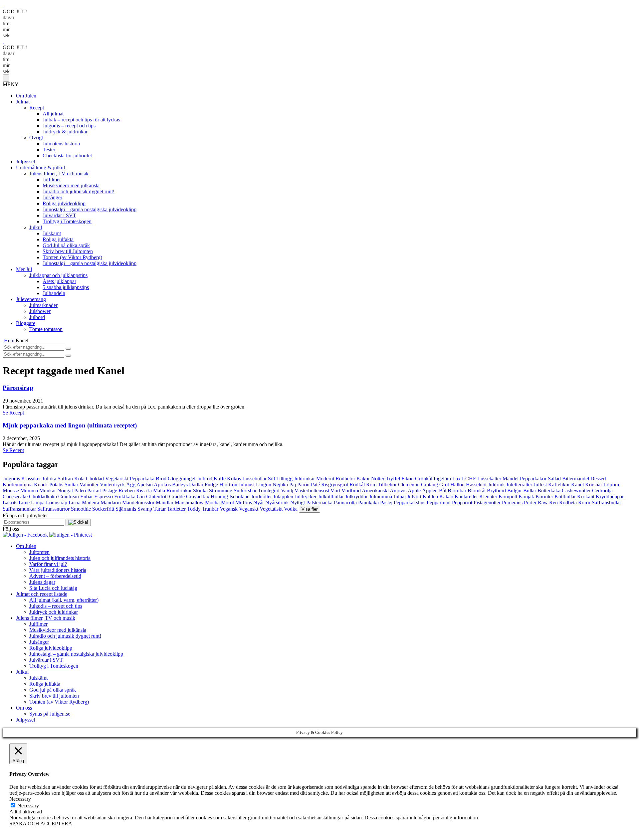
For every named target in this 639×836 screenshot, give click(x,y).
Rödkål (357, 484)
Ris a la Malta (150, 490)
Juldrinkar (304, 478)
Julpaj (399, 496)
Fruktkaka (124, 496)
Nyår (258, 502)
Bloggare (25, 323)
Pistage (109, 490)
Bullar (529, 490)
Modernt (325, 478)
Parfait (94, 490)
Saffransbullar (606, 502)
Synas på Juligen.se (49, 714)
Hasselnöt (476, 484)
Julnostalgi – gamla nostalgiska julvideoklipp (89, 209)
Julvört (414, 496)
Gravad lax (197, 496)
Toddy (194, 509)
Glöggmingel (181, 478)
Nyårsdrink (277, 502)
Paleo (80, 490)
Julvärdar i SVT (59, 215)
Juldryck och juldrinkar (53, 612)
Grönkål (423, 478)
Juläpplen (283, 496)
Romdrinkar (179, 490)
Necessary (28, 805)
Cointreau (68, 496)
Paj (292, 484)
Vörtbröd (351, 490)
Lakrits (10, 502)
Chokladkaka (43, 496)
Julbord (37, 317)
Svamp (144, 509)
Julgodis (11, 478)
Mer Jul (24, 269)
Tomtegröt (269, 490)
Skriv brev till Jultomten (68, 251)
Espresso (103, 496)
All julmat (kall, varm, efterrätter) (64, 600)
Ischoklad (239, 496)
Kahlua (430, 496)
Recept (36, 107)
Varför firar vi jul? (48, 564)
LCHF (469, 478)
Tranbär (210, 509)
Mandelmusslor (138, 502)
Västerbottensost (312, 490)
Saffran (65, 478)
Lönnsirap (56, 502)
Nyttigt (297, 502)
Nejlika (280, 484)
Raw (543, 502)
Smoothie (81, 509)
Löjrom (611, 484)
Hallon (457, 484)
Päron (303, 484)
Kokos (234, 478)
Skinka (200, 490)
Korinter (544, 496)
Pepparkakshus (409, 502)
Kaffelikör (559, 484)
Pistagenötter (487, 502)
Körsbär (593, 484)
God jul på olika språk (52, 690)
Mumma (29, 490)
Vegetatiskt (271, 509)
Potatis (56, 484)
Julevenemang (31, 299)
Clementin (409, 484)
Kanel (577, 484)
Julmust (247, 484)
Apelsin (144, 484)
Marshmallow (189, 502)
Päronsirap (18, 387)
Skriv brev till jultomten (54, 696)
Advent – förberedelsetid (55, 576)
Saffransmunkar (19, 509)
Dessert (598, 478)
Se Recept (13, 413)
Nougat (65, 490)
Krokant (585, 496)
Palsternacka (319, 502)
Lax (456, 478)
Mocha (212, 502)
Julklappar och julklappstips (58, 275)
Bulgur (514, 490)
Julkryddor (356, 496)
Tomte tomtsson (46, 329)
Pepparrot (462, 502)
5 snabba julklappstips (66, 287)
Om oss (24, 708)
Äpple (414, 490)
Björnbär (457, 490)
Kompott (508, 496)
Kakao (446, 496)
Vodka (291, 509)
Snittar (71, 484)
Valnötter (89, 484)
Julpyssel (25, 161)
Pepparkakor (533, 478)
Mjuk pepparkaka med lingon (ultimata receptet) (70, 425)
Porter (530, 502)
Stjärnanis (125, 509)
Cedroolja (602, 490)
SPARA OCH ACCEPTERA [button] (40, 823)
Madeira (90, 502)
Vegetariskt (116, 478)
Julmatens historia (61, 143)
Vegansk (229, 509)
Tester (49, 149)
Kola (79, 478)
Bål (442, 490)
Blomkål (477, 490)
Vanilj (287, 490)
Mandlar (164, 502)
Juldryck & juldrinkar (65, 131)
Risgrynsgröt (334, 484)
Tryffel (393, 478)
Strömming (220, 490)
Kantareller (466, 496)
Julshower (40, 311)
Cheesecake (15, 496)
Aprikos (162, 484)
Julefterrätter (519, 484)
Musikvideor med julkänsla (71, 185)
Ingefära (442, 478)
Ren (553, 502)
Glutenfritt (157, 496)
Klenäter (488, 496)
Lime (24, 502)
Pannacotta (345, 502)
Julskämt (52, 233)
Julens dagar (42, 582)
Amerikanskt (375, 490)
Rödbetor (345, 478)
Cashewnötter (576, 490)
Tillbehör (387, 484)
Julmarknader (43, 305)
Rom (371, 484)
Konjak (526, 496)
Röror (584, 502)
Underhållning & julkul (40, 167)
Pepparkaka (142, 478)
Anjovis (398, 490)
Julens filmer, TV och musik (59, 173)
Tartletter (176, 509)
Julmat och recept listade (41, 594)
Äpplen (430, 490)
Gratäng (429, 484)
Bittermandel (575, 478)
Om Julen (26, 95)
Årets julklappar (59, 281)
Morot (227, 502)
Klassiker (31, 478)
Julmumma (380, 496)
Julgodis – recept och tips (69, 125)
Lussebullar (254, 478)
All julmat (53, 113)
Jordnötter (261, 496)
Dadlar (196, 484)
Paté (315, 484)
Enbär (86, 496)
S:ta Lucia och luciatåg (53, 588)
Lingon (263, 484)
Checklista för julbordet (67, 155)
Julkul (35, 227)
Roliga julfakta (58, 239)
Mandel (511, 478)
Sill (271, 478)
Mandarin (111, 502)
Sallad (554, 478)
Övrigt (36, 137)
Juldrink (496, 484)
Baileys (180, 484)
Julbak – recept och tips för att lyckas (81, 119)
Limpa (38, 502)
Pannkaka (368, 502)
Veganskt (248, 509)
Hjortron (228, 484)
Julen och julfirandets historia (60, 558)
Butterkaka (548, 490)
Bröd (161, 478)
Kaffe (220, 478)
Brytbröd (496, 490)
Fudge (211, 484)
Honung (219, 496)
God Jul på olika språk (66, 245)
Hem (9, 340)
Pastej (386, 502)
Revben (126, 490)
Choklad (95, 478)
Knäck (41, 484)
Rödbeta (568, 502)
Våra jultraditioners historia (57, 570)
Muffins (243, 502)
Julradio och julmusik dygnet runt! (78, 191)
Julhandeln (54, 293)
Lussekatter (489, 478)
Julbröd (204, 478)
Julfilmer (52, 179)
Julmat (23, 101)
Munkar (47, 490)
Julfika (49, 478)
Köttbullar (565, 496)
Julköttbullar (331, 496)
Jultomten (39, 552)
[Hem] (3, 340)
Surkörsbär (245, 490)
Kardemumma (18, 484)
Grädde (177, 496)
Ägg (130, 484)
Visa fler (310, 509)
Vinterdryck (112, 484)
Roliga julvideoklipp (64, 203)
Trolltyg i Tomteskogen (67, 221)
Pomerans (512, 502)
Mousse (11, 490)
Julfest (540, 484)
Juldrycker (306, 496)
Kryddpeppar (610, 496)
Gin (141, 496)
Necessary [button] (20, 799)
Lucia (75, 502)
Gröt (444, 484)
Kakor (363, 478)
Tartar (159, 509)
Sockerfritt (103, 509)
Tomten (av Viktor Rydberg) (72, 257)
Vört (335, 490)
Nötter (377, 478)
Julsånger (52, 197)
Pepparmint (439, 502)
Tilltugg (284, 478)
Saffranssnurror (53, 509)
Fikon (407, 478)
